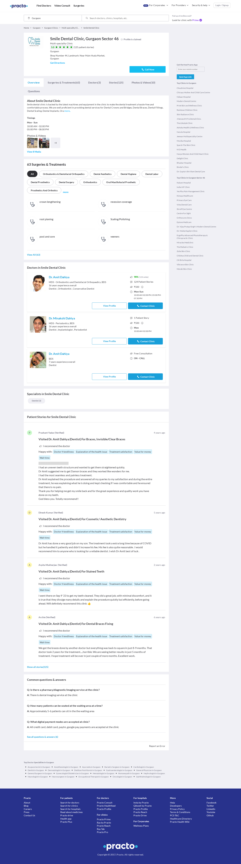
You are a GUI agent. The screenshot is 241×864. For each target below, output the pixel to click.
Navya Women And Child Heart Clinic (193, 154)
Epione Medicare (184, 222)
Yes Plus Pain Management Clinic (191, 191)
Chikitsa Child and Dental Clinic (190, 255)
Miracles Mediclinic (185, 242)
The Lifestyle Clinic (185, 123)
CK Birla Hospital (184, 260)
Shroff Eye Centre (184, 209)
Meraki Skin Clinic (184, 269)
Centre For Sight (184, 213)
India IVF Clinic (183, 187)
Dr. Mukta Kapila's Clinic (187, 231)
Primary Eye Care (184, 200)
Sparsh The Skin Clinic (186, 145)
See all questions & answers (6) (42, 736)
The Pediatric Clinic (185, 247)
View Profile (109, 305)
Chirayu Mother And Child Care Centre (193, 92)
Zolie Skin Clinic (183, 251)
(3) (94, 82)
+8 (55, 143)
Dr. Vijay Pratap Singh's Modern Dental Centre (196, 226)
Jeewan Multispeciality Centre (189, 136)
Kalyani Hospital (184, 182)
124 (143, 281)
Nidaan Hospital (184, 97)
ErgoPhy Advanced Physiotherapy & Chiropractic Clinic (192, 236)
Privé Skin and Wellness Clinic (189, 105)
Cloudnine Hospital (185, 88)
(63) (64, 82)
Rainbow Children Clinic (187, 110)
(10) (143, 82)
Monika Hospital (184, 141)
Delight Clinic (182, 158)
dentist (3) (36, 400)
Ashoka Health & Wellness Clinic (190, 127)
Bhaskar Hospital (184, 163)
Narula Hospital (183, 132)
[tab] (34, 82)
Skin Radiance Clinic (185, 114)
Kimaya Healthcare (185, 196)
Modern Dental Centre (186, 101)
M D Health (181, 149)
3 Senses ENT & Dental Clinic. (189, 119)
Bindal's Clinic (183, 167)
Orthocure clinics (184, 218)
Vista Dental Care (184, 204)
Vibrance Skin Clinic (185, 264)
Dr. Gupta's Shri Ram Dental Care (191, 171)
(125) (116, 82)
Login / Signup (222, 5)
